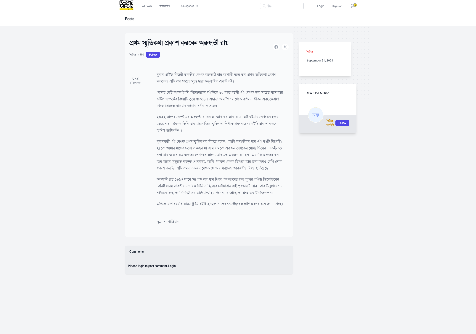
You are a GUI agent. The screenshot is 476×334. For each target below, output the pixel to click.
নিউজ (309, 51)
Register (337, 6)
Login (320, 6)
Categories (187, 6)
